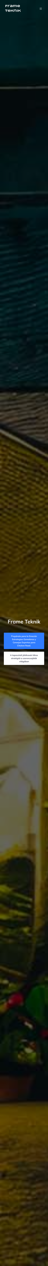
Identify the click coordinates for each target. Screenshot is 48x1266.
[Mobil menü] (41, 8)
